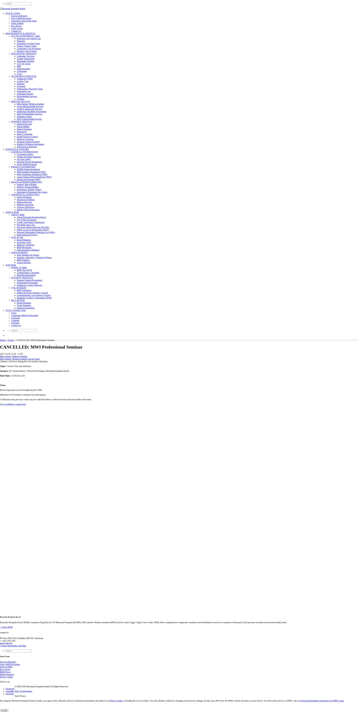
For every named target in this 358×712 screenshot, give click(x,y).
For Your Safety (24, 159)
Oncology (21, 86)
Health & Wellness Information (30, 144)
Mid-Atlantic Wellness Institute (30, 104)
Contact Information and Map (13, 646)
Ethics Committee (24, 134)
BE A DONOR (18, 300)
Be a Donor (16, 26)
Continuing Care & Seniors (29, 48)
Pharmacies (22, 131)
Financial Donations (26, 308)
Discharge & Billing (26, 199)
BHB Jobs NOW (24, 270)
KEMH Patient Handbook (28, 169)
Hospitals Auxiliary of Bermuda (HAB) (34, 298)
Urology (20, 99)
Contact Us (16, 31)
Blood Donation (24, 303)
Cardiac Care (22, 81)
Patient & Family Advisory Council (32, 293)
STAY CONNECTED (16, 310)
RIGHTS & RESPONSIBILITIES (26, 182)
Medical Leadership (25, 245)
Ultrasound (22, 71)
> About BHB (6, 627)
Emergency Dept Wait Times (24, 21)
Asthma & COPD (25, 79)
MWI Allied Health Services (29, 119)
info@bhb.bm (6, 643)
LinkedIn (15, 320)
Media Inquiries (7, 674)
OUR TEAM (17, 237)
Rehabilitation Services (27, 96)
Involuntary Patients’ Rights (29, 189)
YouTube (15, 323)
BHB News (5, 672)
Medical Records (24, 124)
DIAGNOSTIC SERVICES (23, 53)
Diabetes (20, 84)
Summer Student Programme (29, 280)
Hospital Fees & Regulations (29, 162)
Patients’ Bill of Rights (27, 184)
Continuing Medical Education (24, 315)
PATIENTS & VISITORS (17, 149)
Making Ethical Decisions (28, 210)
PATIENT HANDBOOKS (23, 167)
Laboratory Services (26, 56)
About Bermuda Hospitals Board (31, 217)
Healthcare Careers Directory (30, 285)
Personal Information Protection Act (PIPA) (36, 232)
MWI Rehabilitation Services (29, 114)
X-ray (19, 74)
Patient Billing (23, 126)
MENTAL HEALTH (20, 101)
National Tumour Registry (28, 142)
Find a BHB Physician (21, 18)
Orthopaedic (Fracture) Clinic (30, 89)
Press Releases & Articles (28, 255)
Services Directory (19, 16)
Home (2, 340)
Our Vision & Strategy (27, 220)
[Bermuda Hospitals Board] (12, 8)
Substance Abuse (24, 116)
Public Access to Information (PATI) (33, 230)
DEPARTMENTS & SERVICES (20, 33)
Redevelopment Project (27, 235)
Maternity (21, 41)
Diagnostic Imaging (25, 61)
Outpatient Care (24, 91)
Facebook (15, 318)
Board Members (24, 240)
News (13, 313)
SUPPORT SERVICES (21, 121)
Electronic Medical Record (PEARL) (33, 227)
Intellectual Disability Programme (31, 111)
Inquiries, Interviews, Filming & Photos (34, 257)
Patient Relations (24, 129)
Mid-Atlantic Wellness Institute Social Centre (20, 359)
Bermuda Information (26, 275)
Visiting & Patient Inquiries (29, 157)
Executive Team (24, 242)
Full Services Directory (27, 147)
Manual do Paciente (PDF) (28, 179)
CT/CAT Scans (23, 64)
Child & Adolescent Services (29, 109)
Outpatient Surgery (25, 94)
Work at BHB (17, 23)
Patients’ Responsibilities (28, 187)
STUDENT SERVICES (22, 277)
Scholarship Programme (27, 283)
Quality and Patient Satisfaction (30, 222)
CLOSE (4, 710)
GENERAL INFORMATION (24, 152)
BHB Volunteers (24, 290)
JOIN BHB (11, 265)
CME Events (17, 28)
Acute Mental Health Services (30, 106)
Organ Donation (24, 305)
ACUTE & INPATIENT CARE (25, 36)
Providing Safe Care (26, 225)
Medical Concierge (25, 139)
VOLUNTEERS (18, 288)
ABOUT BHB (12, 212)
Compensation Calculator (28, 272)
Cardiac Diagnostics (26, 58)
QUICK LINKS (13, 13)
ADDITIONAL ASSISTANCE (25, 194)
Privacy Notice (6, 677)
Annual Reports (24, 262)
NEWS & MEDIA (19, 252)
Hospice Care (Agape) (27, 51)
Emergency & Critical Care (29, 38)
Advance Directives (25, 207)
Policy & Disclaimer (23, 691)
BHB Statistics (23, 260)
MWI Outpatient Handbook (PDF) (32, 174)
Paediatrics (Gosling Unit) (28, 43)
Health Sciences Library (27, 137)
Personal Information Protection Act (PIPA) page (322, 701)
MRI (19, 66)
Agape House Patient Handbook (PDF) (34, 177)
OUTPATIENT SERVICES (23, 76)
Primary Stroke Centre (26, 46)
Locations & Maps (25, 154)
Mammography (23, 69)
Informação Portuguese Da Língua (32, 192)
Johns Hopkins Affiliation (28, 250)
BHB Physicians (24, 247)
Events (11, 340)
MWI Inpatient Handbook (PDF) (31, 172)
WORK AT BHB (19, 267)
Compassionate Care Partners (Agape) (33, 295)
